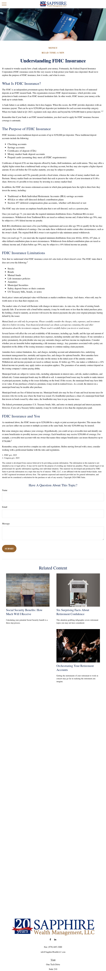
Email (4, 506)
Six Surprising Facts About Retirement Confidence (72, 612)
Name (4, 490)
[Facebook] (50, 939)
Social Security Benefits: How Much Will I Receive (24, 612)
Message (6, 523)
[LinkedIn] (55, 939)
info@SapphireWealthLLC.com (53, 952)
